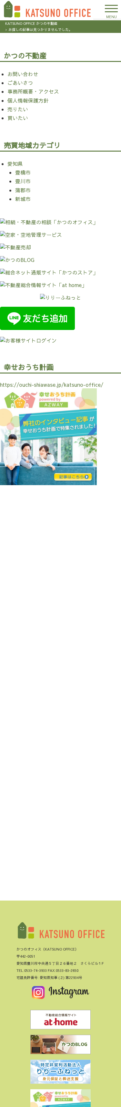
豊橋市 (23, 172)
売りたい (17, 109)
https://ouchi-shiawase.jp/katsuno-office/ (51, 384)
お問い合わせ (22, 74)
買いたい (17, 118)
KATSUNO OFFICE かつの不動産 (31, 23)
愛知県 (15, 163)
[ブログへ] (60, 1046)
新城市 (23, 198)
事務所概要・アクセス (33, 91)
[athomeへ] (60, 1021)
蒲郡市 (23, 190)
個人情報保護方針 (28, 100)
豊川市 (23, 181)
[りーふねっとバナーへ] (60, 1073)
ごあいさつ (20, 82)
